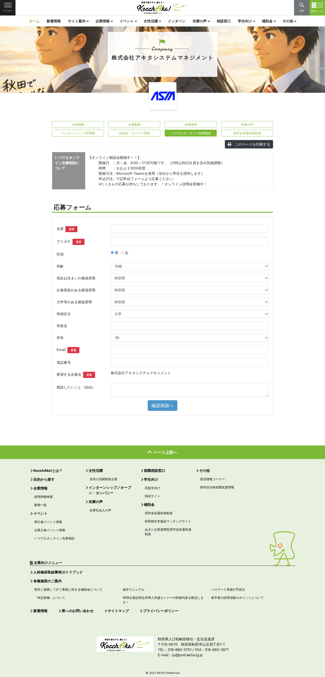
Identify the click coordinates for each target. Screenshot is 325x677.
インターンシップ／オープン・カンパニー (110, 490)
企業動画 (134, 124)
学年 (60, 338)
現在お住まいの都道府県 (76, 278)
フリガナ (69, 241)
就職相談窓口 (154, 470)
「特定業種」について (49, 597)
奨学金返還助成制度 (247, 133)
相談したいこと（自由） (76, 387)
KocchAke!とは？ (48, 470)
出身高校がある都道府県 (76, 290)
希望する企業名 (74, 374)
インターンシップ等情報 (78, 133)
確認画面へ (162, 405)
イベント (127, 21)
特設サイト (152, 496)
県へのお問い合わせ (78, 611)
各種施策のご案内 (47, 581)
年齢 (60, 266)
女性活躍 (151, 21)
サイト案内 (77, 21)
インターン (176, 21)
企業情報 (103, 21)
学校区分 (64, 314)
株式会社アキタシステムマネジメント (141, 373)
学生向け (245, 21)
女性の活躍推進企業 (103, 479)
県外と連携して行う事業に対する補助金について (68, 589)
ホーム (34, 21)
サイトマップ (118, 611)
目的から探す (44, 479)
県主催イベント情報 (48, 522)
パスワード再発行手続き (228, 589)
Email (66, 349)
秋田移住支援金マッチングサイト (168, 521)
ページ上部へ (165, 452)
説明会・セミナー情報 (134, 133)
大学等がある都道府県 (74, 302)
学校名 (62, 326)
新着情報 (54, 21)
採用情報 (191, 124)
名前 (65, 228)
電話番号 (64, 362)
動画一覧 (40, 505)
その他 (288, 21)
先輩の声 (200, 21)
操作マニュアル (133, 589)
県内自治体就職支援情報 (217, 487)
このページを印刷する (252, 144)
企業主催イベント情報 (49, 530)
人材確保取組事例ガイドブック (58, 572)
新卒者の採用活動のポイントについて (237, 597)
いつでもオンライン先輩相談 (191, 133)
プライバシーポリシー (160, 611)
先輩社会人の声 (100, 510)
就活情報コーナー (212, 479)
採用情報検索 (43, 497)
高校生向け (152, 488)
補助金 (267, 21)
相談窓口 (224, 21)
